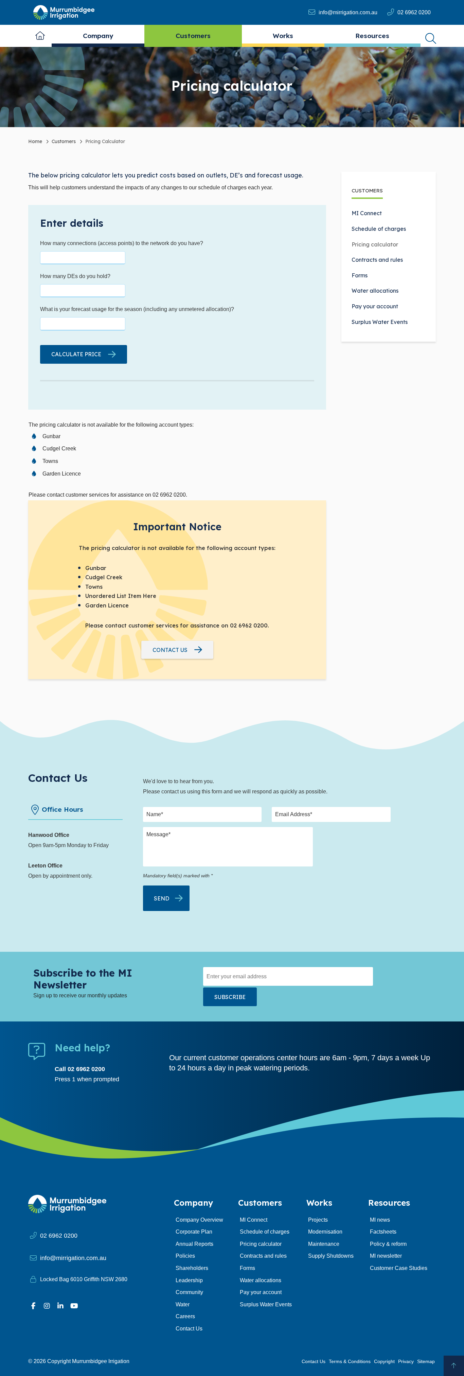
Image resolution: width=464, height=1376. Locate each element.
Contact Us (313, 1361)
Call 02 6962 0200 (80, 1069)
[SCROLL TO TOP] (454, 1366)
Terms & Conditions (350, 1361)
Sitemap (426, 1361)
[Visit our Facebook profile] (33, 1306)
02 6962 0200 (414, 12)
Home (40, 36)
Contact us (170, 650)
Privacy (406, 1361)
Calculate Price (76, 354)
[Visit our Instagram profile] (47, 1306)
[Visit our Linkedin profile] (60, 1306)
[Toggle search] (431, 36)
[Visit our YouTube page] (74, 1306)
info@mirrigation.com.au (348, 12)
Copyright (384, 1361)
